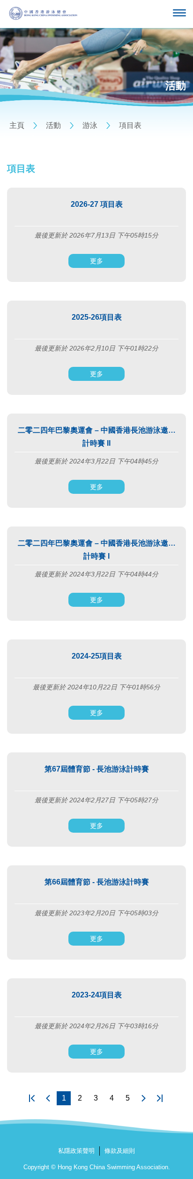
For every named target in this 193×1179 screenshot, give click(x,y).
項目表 (130, 125)
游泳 (89, 125)
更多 (96, 261)
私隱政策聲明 (76, 1150)
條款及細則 (119, 1150)
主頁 (16, 125)
